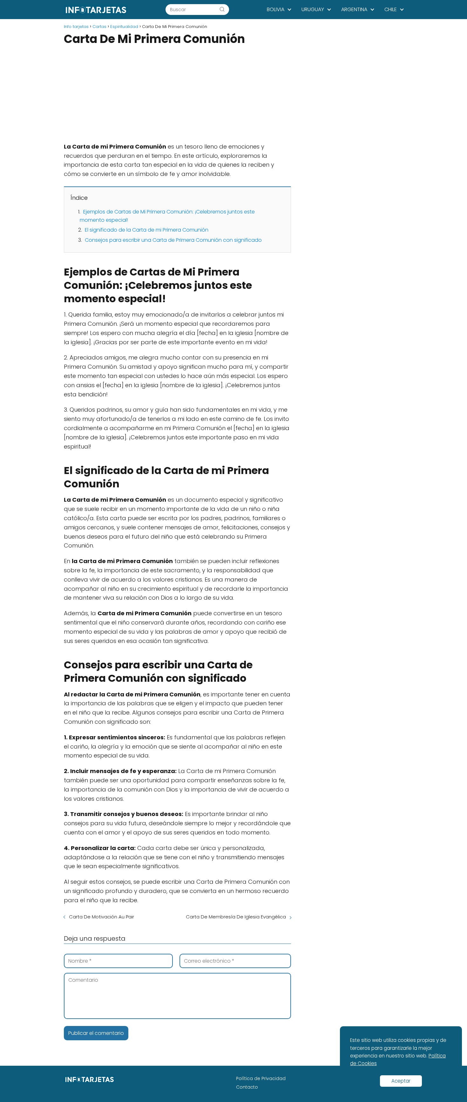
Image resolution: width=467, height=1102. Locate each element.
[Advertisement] (177, 95)
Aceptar (400, 1081)
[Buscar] (222, 9)
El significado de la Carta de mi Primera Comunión (146, 230)
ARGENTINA (354, 9)
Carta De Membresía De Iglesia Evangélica (236, 916)
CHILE (390, 9)
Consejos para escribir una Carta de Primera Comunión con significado (173, 240)
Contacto (247, 1087)
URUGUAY (312, 9)
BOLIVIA (275, 9)
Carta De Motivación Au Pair (101, 916)
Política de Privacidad (261, 1078)
